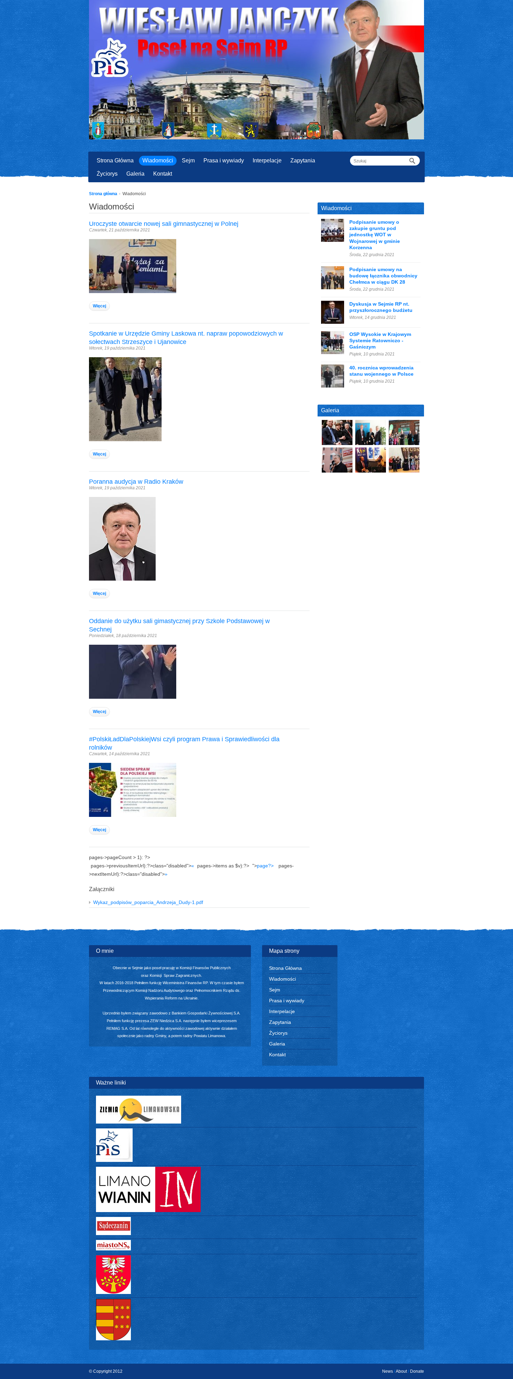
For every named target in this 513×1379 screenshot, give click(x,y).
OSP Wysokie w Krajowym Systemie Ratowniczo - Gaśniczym (380, 340)
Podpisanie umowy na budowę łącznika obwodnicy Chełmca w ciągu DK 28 (383, 276)
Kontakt (162, 174)
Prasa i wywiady (223, 160)
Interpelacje (267, 160)
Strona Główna (115, 160)
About (401, 1371)
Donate (417, 1371)
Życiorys (107, 174)
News (387, 1371)
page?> (265, 865)
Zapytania (302, 160)
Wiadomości (157, 160)
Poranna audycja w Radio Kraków (136, 481)
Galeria (135, 174)
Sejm (188, 160)
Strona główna (103, 193)
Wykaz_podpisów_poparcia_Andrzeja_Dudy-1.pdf (148, 902)
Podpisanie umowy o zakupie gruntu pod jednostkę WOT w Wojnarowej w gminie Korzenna (374, 234)
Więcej (99, 306)
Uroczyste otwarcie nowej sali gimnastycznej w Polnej (163, 223)
